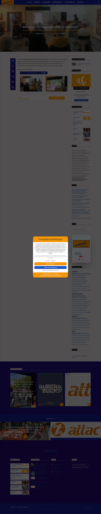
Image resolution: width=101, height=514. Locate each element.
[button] (50, 263)
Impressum (56, 273)
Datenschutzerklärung (47, 273)
